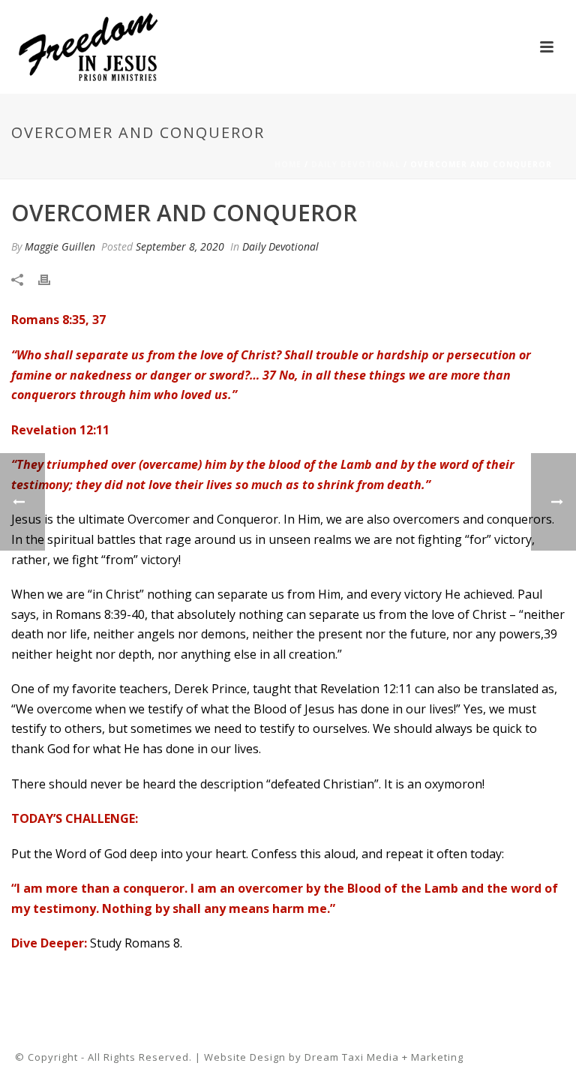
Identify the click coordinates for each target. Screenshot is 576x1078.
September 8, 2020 (180, 246)
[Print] (51, 278)
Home (288, 164)
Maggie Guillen (60, 246)
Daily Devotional (355, 164)
